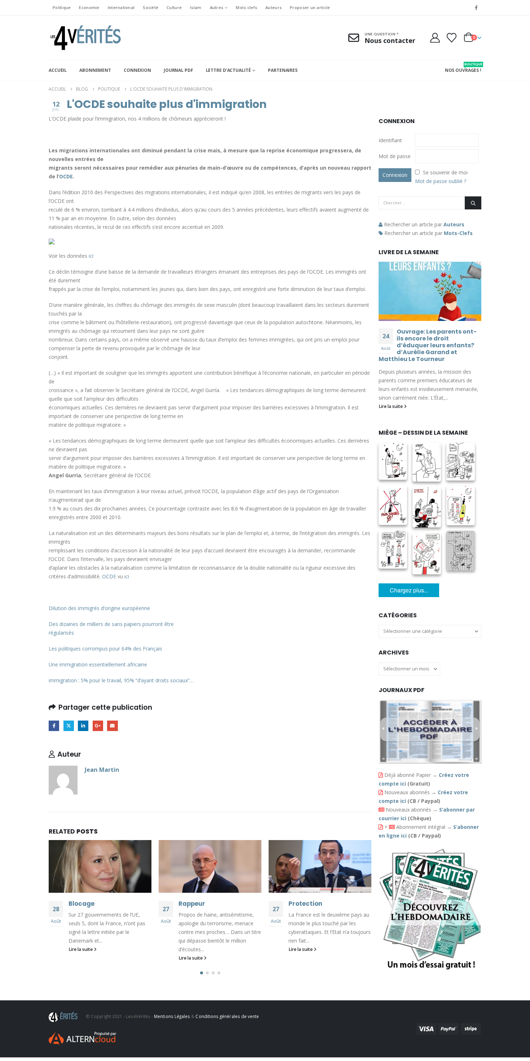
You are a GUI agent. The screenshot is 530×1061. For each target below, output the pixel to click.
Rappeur (191, 903)
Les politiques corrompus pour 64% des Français (105, 648)
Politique (62, 7)
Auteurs (273, 7)
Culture (174, 7)
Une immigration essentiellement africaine (98, 664)
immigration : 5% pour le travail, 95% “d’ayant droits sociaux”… (121, 680)
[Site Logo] (85, 37)
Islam (195, 7)
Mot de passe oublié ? (440, 181)
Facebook (54, 726)
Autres (217, 7)
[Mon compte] (435, 38)
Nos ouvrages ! (463, 67)
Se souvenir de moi (445, 172)
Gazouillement (68, 726)
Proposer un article (310, 7)
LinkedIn (83, 726)
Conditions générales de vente (227, 1016)
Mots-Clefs (458, 233)
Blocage (81, 903)
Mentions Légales (172, 1016)
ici (126, 576)
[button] (201, 973)
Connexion (137, 70)
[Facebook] (476, 7)
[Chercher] (473, 202)
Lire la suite (81, 949)
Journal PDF (178, 70)
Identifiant (390, 140)
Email (112, 726)
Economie (89, 7)
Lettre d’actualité (228, 70)
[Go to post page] (100, 866)
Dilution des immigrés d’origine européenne (99, 608)
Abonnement (95, 70)
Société (150, 7)
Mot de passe (395, 156)
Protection (305, 903)
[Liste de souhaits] (452, 38)
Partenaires (282, 70)
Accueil (58, 70)
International (121, 7)
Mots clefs (246, 7)
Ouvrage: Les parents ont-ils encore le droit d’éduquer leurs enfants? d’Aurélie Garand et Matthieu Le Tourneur (428, 345)
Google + (98, 726)
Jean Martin (102, 769)
